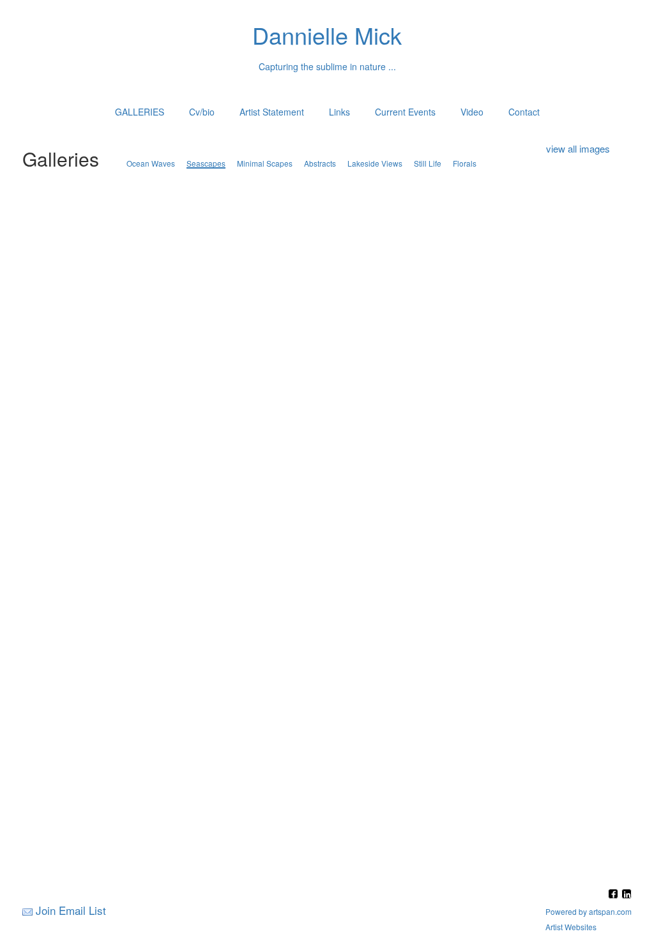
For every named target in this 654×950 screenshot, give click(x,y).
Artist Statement (272, 111)
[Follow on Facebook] (614, 895)
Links (339, 111)
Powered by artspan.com (588, 911)
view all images (578, 148)
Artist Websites (571, 926)
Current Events (405, 111)
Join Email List (71, 910)
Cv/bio (202, 111)
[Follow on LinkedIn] (626, 895)
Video (471, 111)
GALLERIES (139, 111)
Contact (524, 111)
